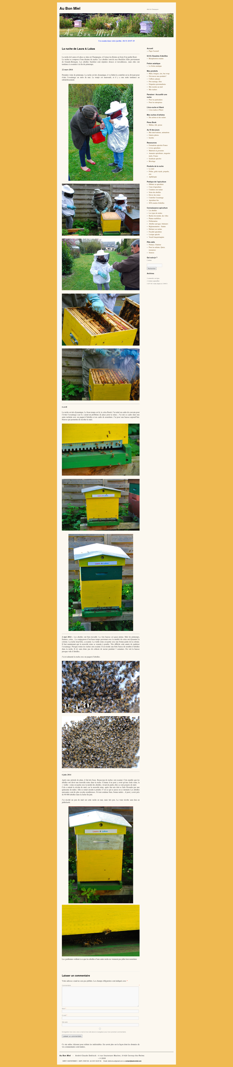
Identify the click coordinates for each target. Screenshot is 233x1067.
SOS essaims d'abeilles (156, 203)
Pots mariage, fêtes (155, 81)
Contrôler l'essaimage (156, 197)
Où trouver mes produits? (157, 76)
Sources (151, 252)
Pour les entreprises (155, 102)
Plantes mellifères (155, 218)
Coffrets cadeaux (154, 79)
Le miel (151, 169)
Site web (65, 1022)
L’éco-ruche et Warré (156, 110)
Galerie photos (154, 135)
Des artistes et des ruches (157, 117)
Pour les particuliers (155, 100)
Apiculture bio (154, 200)
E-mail (64, 1015)
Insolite (151, 138)
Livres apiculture (154, 148)
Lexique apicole (154, 234)
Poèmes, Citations (155, 244)
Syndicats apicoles (155, 158)
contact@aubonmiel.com (133, 1061)
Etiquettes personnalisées (157, 84)
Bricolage (152, 161)
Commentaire (101, 985)
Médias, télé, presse (155, 125)
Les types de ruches (155, 213)
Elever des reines (154, 195)
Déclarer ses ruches (155, 229)
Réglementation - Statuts (157, 226)
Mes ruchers (153, 89)
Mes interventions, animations (159, 132)
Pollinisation (153, 221)
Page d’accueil (154, 51)
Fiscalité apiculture (155, 232)
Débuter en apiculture (156, 184)
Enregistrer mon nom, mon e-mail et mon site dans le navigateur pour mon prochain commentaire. (94, 1032)
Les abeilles (153, 210)
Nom (64, 1008)
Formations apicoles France (158, 145)
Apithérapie (153, 177)
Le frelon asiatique (155, 66)
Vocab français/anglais (156, 237)
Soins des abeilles (155, 192)
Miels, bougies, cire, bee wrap (159, 73)
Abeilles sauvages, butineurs (158, 224)
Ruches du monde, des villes (158, 216)
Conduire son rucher (156, 189)
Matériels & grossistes (156, 150)
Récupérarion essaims (156, 58)
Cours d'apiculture (155, 187)
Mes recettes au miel (156, 87)
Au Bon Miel (69, 8)
